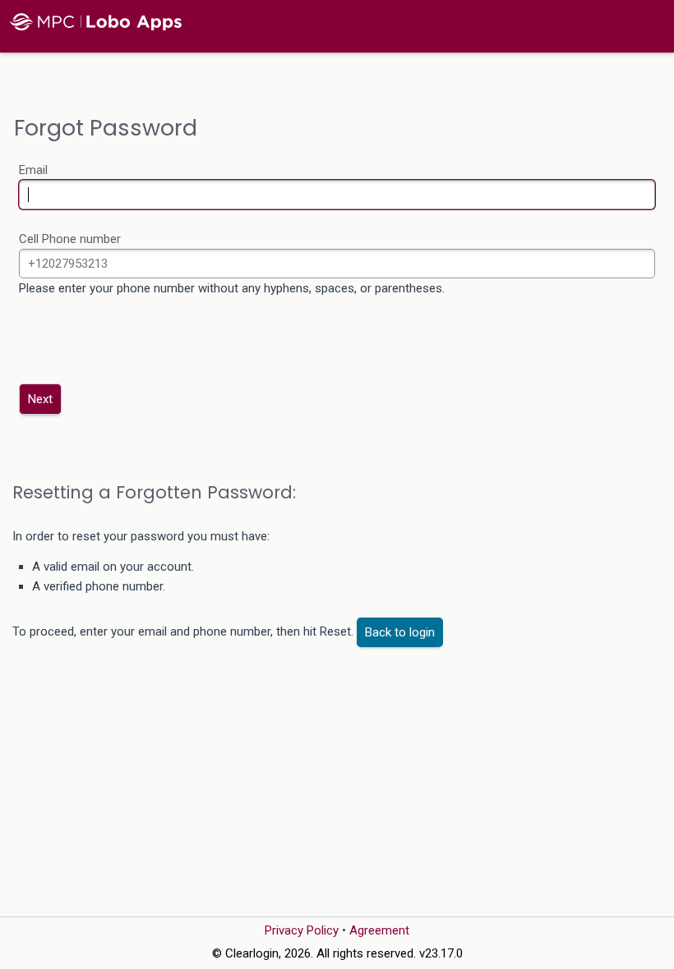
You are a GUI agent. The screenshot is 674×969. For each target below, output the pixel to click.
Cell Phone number (70, 239)
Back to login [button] (400, 632)
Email (33, 170)
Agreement (379, 930)
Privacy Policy (302, 930)
